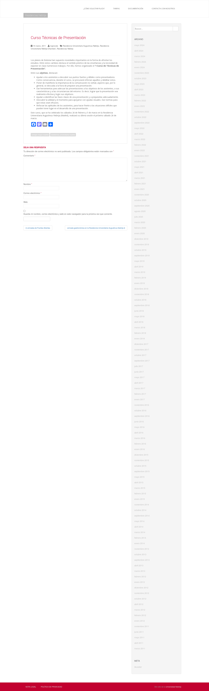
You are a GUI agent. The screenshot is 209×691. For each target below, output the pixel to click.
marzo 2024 (139, 56)
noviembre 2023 (141, 72)
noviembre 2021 (141, 155)
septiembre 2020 (142, 205)
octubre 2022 (140, 117)
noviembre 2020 (141, 194)
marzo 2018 (139, 327)
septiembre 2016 (142, 416)
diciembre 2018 (141, 288)
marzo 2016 (139, 438)
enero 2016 (139, 449)
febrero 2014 (140, 537)
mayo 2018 (139, 316)
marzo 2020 (139, 222)
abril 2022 (138, 133)
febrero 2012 (140, 615)
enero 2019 (139, 283)
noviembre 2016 (141, 404)
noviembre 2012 (141, 593)
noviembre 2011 (141, 626)
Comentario (29, 155)
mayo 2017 (139, 377)
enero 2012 (139, 620)
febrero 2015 (140, 493)
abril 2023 (138, 89)
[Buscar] (175, 28)
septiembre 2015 (142, 471)
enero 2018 (139, 338)
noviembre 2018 (141, 294)
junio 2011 (139, 631)
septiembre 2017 (142, 360)
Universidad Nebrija (173, 686)
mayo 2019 (139, 261)
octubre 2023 (140, 78)
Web (25, 202)
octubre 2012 (140, 598)
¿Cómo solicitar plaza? (94, 8)
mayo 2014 (139, 521)
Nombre (27, 184)
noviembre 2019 (141, 244)
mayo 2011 (139, 637)
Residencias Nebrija (35, 15)
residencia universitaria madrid (63, 134)
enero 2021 (139, 189)
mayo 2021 (139, 166)
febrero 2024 (140, 61)
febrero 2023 (140, 100)
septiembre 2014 (142, 515)
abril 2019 (138, 266)
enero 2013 (139, 582)
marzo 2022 (139, 139)
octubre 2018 (140, 299)
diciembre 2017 (141, 344)
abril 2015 (138, 482)
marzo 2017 (139, 388)
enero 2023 (139, 106)
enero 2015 (139, 499)
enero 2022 (139, 150)
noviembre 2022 (141, 111)
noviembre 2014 (141, 504)
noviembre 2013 (141, 548)
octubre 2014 (140, 510)
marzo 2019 (139, 272)
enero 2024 (139, 67)
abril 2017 (138, 382)
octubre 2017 (140, 355)
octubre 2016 (140, 410)
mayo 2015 (139, 476)
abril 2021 (138, 172)
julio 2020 (138, 216)
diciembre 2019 (141, 238)
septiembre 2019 (142, 255)
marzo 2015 (139, 487)
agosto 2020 (140, 211)
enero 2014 (139, 543)
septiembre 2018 (142, 305)
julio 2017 (138, 366)
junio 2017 (139, 371)
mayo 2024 (139, 45)
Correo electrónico (32, 193)
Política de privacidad (51, 686)
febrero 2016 (140, 443)
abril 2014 (138, 526)
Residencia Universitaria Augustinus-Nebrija (81, 45)
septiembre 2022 (142, 122)
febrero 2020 (140, 227)
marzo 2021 (139, 178)
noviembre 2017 (141, 349)
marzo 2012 (139, 609)
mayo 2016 (139, 427)
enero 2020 (139, 233)
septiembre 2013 (142, 559)
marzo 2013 (139, 571)
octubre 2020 (140, 200)
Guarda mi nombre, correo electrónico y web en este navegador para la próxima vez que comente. (67, 213)
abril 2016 (138, 432)
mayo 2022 (139, 128)
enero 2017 (139, 399)
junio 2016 (139, 421)
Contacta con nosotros (163, 8)
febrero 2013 (140, 576)
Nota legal (31, 686)
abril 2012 (138, 604)
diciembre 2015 (141, 454)
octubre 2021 (140, 161)
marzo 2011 (139, 648)
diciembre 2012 (141, 587)
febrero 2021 (140, 183)
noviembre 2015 (141, 460)
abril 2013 (138, 565)
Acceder (138, 666)
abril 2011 (138, 642)
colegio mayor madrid (40, 134)
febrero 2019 (140, 277)
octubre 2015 (140, 465)
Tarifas (116, 8)
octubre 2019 (140, 249)
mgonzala (54, 45)
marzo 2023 (139, 95)
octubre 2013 (140, 554)
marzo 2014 (139, 532)
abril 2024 (138, 50)
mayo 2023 (139, 83)
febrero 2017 (140, 393)
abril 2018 (138, 321)
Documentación (135, 8)
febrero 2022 (140, 144)
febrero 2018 (140, 333)
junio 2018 (139, 310)
